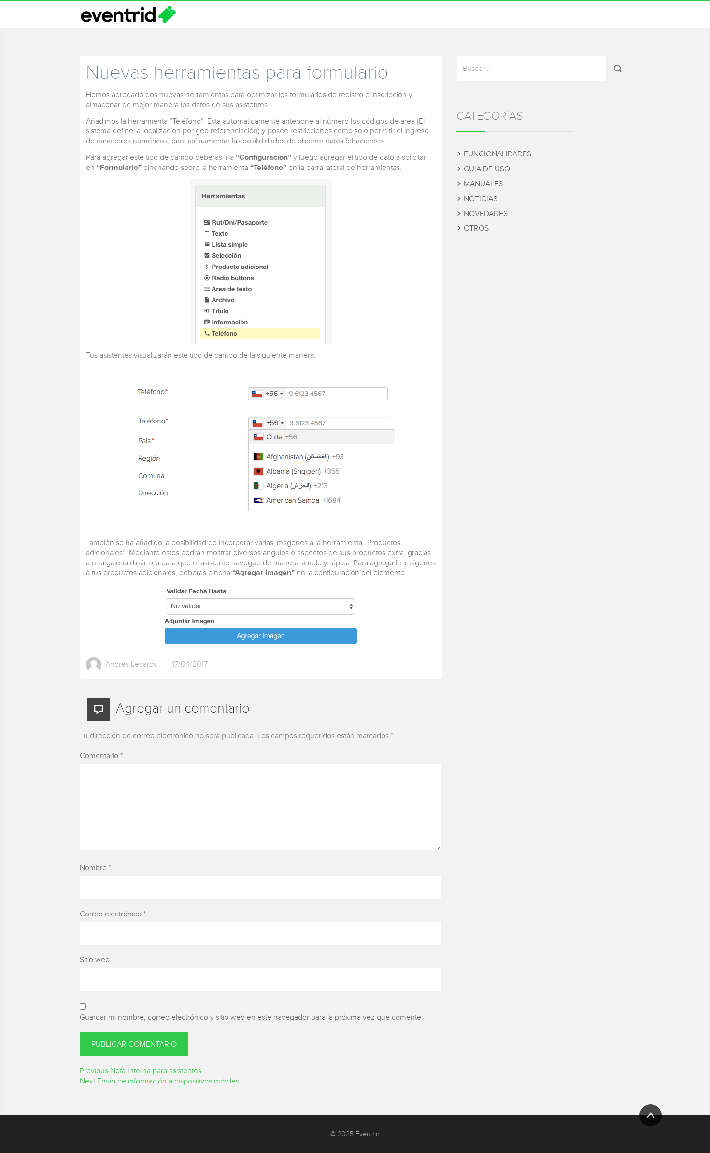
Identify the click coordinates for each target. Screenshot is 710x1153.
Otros (476, 228)
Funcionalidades (497, 154)
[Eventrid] (128, 14)
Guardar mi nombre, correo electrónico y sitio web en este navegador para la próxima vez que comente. (251, 1017)
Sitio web (95, 960)
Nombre (95, 867)
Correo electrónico (113, 914)
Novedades (486, 214)
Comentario (101, 755)
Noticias (480, 199)
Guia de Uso (487, 169)
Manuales (483, 184)
